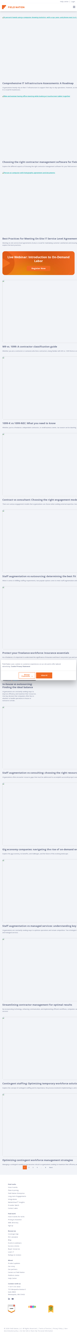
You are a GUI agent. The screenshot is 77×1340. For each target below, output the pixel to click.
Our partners (12, 1269)
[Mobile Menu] (74, 7)
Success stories (13, 1246)
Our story (11, 1266)
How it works (13, 1187)
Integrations (12, 1199)
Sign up (10, 1226)
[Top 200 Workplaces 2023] (58, 1309)
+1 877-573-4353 (14, 1287)
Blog (9, 1240)
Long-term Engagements (17, 1196)
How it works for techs (16, 1217)
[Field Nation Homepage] (14, 7)
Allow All (44, 675)
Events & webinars (15, 1243)
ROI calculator (13, 1237)
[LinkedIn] (9, 1299)
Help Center (12, 1278)
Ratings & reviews (14, 1255)
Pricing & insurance (15, 1220)
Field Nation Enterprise (16, 1193)
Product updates (14, 1263)
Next (51, 1167)
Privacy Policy (58, 1328)
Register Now (38, 268)
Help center (64, 1)
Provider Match (13, 1205)
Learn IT (11, 1252)
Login (73, 1)
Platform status (13, 1275)
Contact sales (13, 1208)
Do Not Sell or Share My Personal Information (36, 1331)
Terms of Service (45, 1328)
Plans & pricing (13, 1190)
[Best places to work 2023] (38, 1307)
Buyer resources (14, 1249)
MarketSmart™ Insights (16, 1202)
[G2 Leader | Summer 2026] (18, 1309)
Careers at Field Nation (16, 1272)
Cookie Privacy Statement (20, 666)
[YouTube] (12, 1299)
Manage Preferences (26, 675)
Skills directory (13, 1223)
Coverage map (13, 1234)
